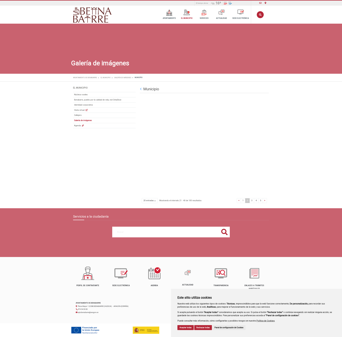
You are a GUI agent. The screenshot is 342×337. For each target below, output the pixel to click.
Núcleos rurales (81, 94)
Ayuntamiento (169, 18)
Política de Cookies (265, 321)
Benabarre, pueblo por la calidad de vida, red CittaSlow (97, 100)
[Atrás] (141, 89)
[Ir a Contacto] (260, 3)
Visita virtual (79, 110)
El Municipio (187, 18)
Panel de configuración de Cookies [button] (229, 327)
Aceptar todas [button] (186, 327)
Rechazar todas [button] (203, 327)
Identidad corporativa (83, 105)
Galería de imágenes (122, 78)
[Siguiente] (265, 200)
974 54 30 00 (82, 309)
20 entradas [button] (148, 200)
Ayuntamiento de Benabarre (85, 78)
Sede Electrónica (240, 18)
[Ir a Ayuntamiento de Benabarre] (92, 15)
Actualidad (221, 18)
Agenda (77, 125)
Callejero (78, 115)
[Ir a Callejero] (265, 3)
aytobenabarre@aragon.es (87, 312)
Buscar (260, 14)
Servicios (204, 18)
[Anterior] (239, 200)
